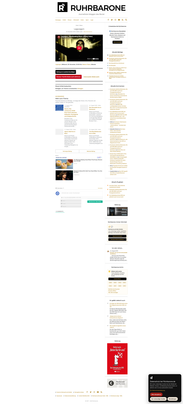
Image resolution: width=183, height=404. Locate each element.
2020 (119, 286)
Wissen (69, 20)
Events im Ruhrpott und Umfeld (64, 392)
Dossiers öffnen (112, 290)
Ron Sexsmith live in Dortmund (116, 63)
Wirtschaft (76, 20)
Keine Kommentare (87, 31)
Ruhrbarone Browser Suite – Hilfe (100, 395)
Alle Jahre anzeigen (113, 292)
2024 (119, 282)
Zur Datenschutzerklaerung (157, 390)
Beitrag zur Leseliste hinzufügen (66, 72)
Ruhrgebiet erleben (79, 392)
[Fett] (62, 197)
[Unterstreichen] (66, 197)
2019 (124, 286)
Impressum (59, 395)
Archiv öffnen (117, 278)
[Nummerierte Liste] (70, 197)
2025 (115, 282)
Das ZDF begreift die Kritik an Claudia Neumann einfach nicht (118, 173)
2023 (124, 282)
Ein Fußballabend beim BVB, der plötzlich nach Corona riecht (117, 55)
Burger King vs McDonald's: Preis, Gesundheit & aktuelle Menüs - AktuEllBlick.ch (118, 155)
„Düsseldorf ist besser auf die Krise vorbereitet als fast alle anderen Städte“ (118, 95)
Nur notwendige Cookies (158, 399)
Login (91, 20)
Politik (64, 20)
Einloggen (80, 88)
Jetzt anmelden (117, 42)
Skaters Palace (86, 64)
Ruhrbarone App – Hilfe (116, 395)
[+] (80, 197)
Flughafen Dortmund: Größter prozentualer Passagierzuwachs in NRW (117, 77)
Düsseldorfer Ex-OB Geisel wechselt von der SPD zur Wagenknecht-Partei (118, 141)
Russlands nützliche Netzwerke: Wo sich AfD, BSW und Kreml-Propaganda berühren (118, 59)
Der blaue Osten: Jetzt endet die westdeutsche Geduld (117, 130)
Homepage (58, 20)
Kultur (82, 20)
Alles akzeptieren (156, 394)
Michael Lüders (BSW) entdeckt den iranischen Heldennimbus (118, 73)
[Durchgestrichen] (68, 197)
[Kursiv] (64, 197)
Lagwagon (58, 64)
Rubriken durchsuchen (114, 289)
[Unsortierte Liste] (72, 197)
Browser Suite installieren (117, 239)
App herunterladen (117, 236)
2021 (115, 286)
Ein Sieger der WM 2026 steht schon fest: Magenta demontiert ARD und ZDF (119, 305)
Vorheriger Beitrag (67, 151)
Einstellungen (172, 399)
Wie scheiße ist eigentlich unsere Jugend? (118, 326)
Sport (87, 20)
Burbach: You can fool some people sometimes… (118, 253)
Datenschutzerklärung (70, 395)
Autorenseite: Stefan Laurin (91, 77)
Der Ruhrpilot (112, 65)
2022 (110, 286)
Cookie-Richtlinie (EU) (84, 395)
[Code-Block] (76, 197)
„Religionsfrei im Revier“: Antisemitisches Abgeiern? (116, 317)
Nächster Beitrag (91, 151)
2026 (110, 282)
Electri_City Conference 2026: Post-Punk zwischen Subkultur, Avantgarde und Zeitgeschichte (71, 112)
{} (77, 197)
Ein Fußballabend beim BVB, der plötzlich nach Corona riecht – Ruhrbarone (118, 113)
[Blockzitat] (74, 197)
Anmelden (100, 188)
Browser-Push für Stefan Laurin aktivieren (68, 77)
